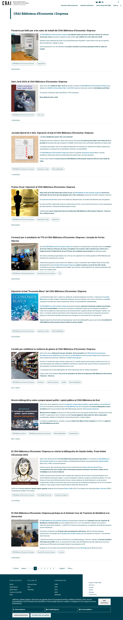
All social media (32, 584)
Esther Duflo (68, 488)
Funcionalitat (86, 609)
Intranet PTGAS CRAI (95, 582)
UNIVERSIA (57, 594)
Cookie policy (93, 594)
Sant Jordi (40, 115)
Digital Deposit (14, 587)
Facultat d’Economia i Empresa (72, 533)
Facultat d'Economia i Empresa (65, 265)
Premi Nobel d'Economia (44, 495)
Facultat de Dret (73, 433)
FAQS (11, 594)
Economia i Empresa (91, 409)
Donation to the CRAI (15, 592)
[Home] (16, 3)
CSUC (56, 589)
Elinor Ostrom (101, 488)
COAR (56, 584)
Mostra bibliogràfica (57, 169)
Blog (29, 587)
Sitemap (91, 592)
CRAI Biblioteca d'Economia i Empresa (23, 63)
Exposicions (55, 219)
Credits (91, 590)
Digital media (13, 589)
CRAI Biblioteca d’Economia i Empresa (94, 86)
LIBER (56, 592)
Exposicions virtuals (43, 169)
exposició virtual (88, 153)
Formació (61, 552)
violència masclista (52, 382)
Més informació (104, 602)
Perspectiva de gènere (61, 495)
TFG (60, 273)
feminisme (41, 382)
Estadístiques (53, 609)
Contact (91, 587)
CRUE (56, 587)
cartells (64, 382)
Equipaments (41, 63)
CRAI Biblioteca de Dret (74, 406)
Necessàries (20, 609)
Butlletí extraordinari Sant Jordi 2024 (61, 88)
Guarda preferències (21, 615)
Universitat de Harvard (91, 467)
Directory (91, 585)
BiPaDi (11, 584)
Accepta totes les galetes (40, 615)
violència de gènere (74, 358)
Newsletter (31, 589)
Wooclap (84, 548)
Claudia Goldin (103, 461)
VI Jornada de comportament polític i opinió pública (80, 404)
